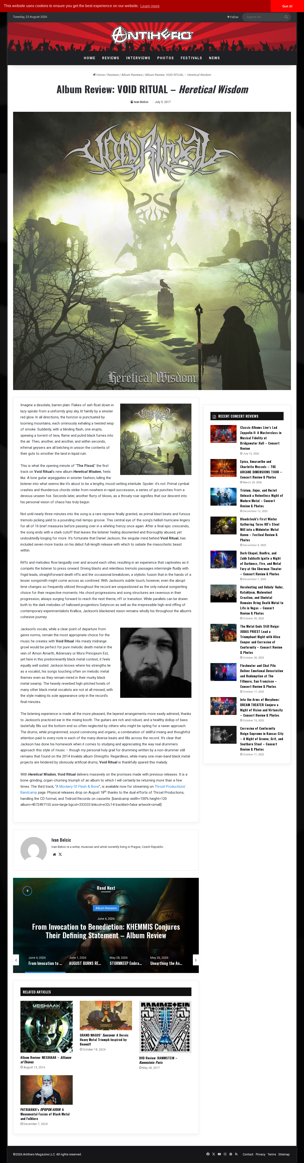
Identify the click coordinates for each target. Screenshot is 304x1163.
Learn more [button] (150, 6)
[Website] (54, 854)
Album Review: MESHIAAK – (45, 1059)
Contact (248, 1154)
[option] (106, 925)
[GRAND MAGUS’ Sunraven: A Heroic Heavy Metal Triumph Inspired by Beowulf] (106, 1015)
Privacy (260, 1154)
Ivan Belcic (141, 102)
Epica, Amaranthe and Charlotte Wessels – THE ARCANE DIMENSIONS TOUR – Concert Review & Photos (261, 469)
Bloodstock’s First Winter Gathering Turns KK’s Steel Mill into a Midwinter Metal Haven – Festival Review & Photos (259, 529)
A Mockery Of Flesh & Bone (77, 786)
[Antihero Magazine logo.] (152, 37)
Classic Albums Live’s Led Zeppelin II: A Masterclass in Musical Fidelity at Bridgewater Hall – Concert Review (260, 438)
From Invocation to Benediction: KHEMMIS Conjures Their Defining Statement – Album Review (106, 930)
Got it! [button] (287, 6)
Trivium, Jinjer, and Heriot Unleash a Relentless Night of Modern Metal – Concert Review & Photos (261, 498)
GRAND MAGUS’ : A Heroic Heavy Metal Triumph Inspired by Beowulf (104, 1039)
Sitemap (284, 1154)
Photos (165, 58)
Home (89, 58)
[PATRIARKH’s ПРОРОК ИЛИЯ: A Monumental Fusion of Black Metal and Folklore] (46, 1090)
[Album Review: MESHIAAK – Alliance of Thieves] (46, 1027)
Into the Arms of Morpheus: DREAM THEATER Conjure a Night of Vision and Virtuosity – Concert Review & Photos (261, 707)
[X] (60, 854)
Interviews (138, 58)
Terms (272, 1154)
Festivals (191, 58)
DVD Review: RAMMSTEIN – (158, 1060)
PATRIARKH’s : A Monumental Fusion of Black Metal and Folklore (45, 1114)
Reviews (110, 58)
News (214, 58)
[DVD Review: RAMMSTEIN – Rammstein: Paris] (165, 1027)
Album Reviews (131, 75)
